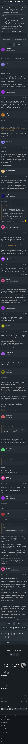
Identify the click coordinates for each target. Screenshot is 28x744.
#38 (26, 503)
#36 (26, 455)
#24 (26, 120)
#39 (26, 519)
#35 (26, 422)
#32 (26, 331)
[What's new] (22, 1)
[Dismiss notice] (25, 8)
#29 (26, 264)
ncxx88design (24, 701)
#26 (26, 176)
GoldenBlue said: (7, 524)
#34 (26, 377)
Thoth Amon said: (7, 426)
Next (19, 44)
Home (2, 738)
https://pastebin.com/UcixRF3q (9, 411)
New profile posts (5, 682)
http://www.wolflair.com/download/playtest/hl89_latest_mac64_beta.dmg (14, 129)
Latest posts (3, 678)
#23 (26, 97)
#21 (26, 55)
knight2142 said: (7, 459)
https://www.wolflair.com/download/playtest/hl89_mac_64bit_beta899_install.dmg (13, 244)
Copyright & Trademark (8, 673)
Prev (9, 44)
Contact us (3, 725)
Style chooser (5, 722)
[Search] (26, 1)
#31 (26, 313)
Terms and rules (4, 728)
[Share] (24, 55)
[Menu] (2, 1)
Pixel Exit (8, 719)
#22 (26, 70)
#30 (26, 286)
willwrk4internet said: (8, 206)
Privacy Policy (6, 672)
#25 (26, 147)
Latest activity (4, 685)
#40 (26, 574)
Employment (5, 671)
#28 (26, 232)
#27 (26, 201)
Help (2, 735)
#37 (26, 483)
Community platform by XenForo (13, 716)
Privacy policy (4, 732)
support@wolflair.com (12, 28)
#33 (26, 359)
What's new (4, 675)
